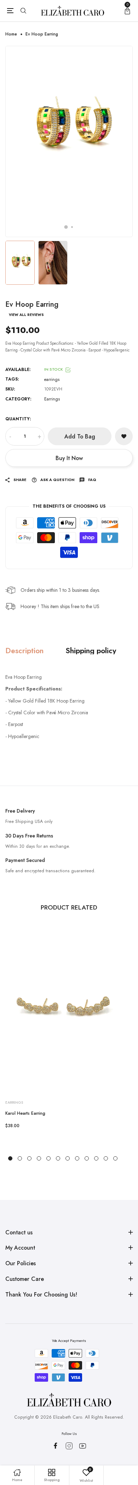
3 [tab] (29, 1158)
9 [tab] (87, 1158)
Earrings (52, 399)
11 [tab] (106, 1158)
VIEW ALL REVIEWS (26, 315)
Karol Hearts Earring (25, 1113)
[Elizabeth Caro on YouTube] (82, 1446)
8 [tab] (77, 1158)
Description (24, 650)
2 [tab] (72, 227)
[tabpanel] (69, 141)
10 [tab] (96, 1158)
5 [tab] (48, 1158)
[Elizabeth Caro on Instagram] (69, 1446)
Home (11, 34)
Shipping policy (90, 650)
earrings (51, 379)
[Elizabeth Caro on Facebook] (55, 1445)
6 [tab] (58, 1158)
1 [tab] (66, 227)
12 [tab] (115, 1158)
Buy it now (69, 458)
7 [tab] (67, 1158)
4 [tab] (39, 1158)
